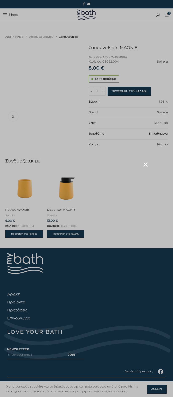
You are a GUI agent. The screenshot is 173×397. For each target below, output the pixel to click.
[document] (86, 198)
